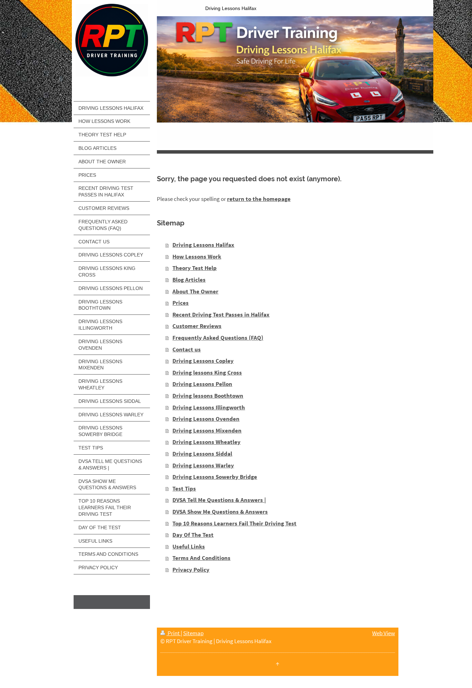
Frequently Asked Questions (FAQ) (217, 337)
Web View (383, 633)
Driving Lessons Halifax (203, 245)
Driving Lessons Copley (203, 361)
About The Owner (195, 291)
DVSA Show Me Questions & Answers (220, 511)
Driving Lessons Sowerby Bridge (214, 477)
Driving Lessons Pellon (202, 384)
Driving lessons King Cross (207, 372)
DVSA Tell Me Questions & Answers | (219, 500)
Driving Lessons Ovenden (205, 419)
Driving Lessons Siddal (202, 453)
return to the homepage (259, 199)
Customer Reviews (196, 326)
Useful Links (188, 546)
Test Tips (184, 488)
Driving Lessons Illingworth (208, 407)
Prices (180, 303)
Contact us (186, 349)
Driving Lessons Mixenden (207, 430)
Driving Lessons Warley (203, 465)
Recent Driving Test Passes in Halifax (221, 314)
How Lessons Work (196, 256)
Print (174, 633)
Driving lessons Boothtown (207, 395)
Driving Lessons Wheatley (206, 442)
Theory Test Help (194, 268)
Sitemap (193, 633)
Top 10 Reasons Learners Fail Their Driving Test (234, 523)
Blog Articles (189, 279)
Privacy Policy (190, 569)
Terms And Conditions (201, 558)
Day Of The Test (193, 535)
